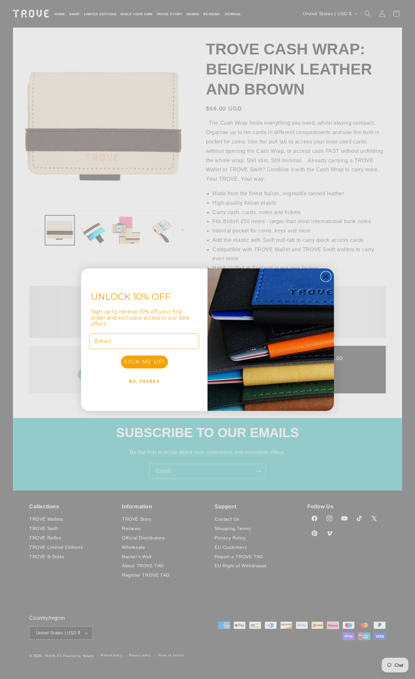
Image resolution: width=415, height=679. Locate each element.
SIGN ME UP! (144, 362)
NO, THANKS (144, 381)
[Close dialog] (326, 276)
